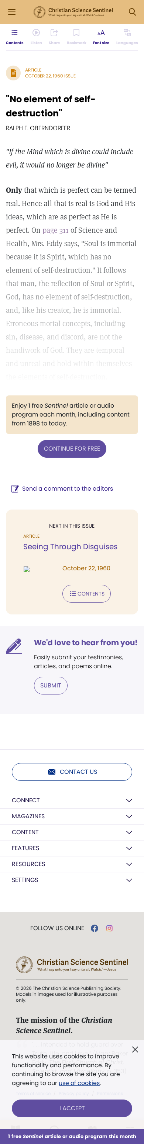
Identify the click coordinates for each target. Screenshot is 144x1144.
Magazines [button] (28, 816)
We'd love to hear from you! (86, 642)
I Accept (72, 1108)
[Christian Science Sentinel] (73, 12)
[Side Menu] (12, 12)
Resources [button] (28, 864)
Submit (50, 685)
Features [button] (25, 848)
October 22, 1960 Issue (50, 76)
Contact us (78, 771)
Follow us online (57, 928)
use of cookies (79, 1083)
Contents (91, 593)
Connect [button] (26, 800)
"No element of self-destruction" (51, 106)
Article (33, 70)
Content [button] (25, 832)
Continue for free (72, 448)
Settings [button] (25, 880)
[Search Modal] (132, 12)
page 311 (55, 230)
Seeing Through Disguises (70, 546)
